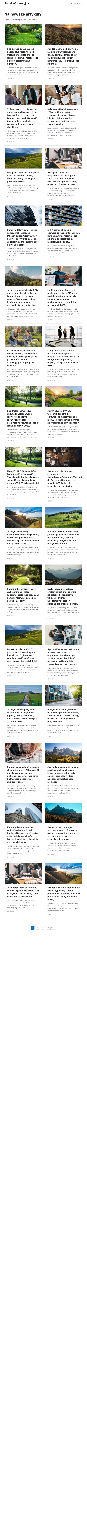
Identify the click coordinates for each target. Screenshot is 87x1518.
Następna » (51, 928)
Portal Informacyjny (16, 3)
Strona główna (77, 3)
